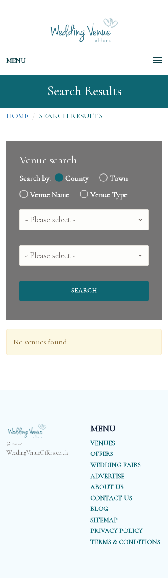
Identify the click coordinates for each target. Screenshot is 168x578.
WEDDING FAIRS (115, 465)
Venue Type (109, 194)
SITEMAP (104, 520)
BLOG (99, 509)
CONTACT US (111, 498)
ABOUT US (107, 487)
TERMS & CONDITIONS (125, 542)
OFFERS (101, 454)
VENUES (102, 443)
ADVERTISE (107, 476)
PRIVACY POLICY (116, 531)
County (77, 178)
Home (17, 115)
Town (119, 178)
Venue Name (49, 194)
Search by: (35, 178)
